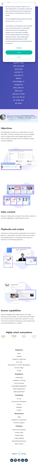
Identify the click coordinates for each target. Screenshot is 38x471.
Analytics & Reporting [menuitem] (19, 359)
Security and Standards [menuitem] (19, 401)
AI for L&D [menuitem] (19, 362)
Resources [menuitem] (19, 414)
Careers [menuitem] (19, 404)
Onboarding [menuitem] (19, 377)
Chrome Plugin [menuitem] (19, 367)
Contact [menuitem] (19, 410)
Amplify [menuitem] (19, 356)
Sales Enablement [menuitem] (19, 391)
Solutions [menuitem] (19, 374)
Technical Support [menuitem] (19, 422)
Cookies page (18, 21)
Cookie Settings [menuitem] (19, 438)
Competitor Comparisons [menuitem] (19, 420)
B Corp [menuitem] (19, 398)
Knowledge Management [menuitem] (19, 386)
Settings (19, 47)
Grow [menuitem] (19, 353)
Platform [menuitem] (19, 350)
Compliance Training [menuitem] (19, 380)
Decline (19, 57)
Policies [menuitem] (19, 426)
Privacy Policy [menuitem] (19, 432)
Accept (19, 52)
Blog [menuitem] (19, 417)
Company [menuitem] (19, 395)
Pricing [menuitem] (19, 370)
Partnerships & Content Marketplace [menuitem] (19, 365)
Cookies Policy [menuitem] (19, 435)
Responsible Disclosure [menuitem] (19, 441)
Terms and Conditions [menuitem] (19, 429)
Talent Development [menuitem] (19, 389)
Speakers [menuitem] (19, 407)
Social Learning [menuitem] (19, 383)
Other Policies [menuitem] (19, 444)
